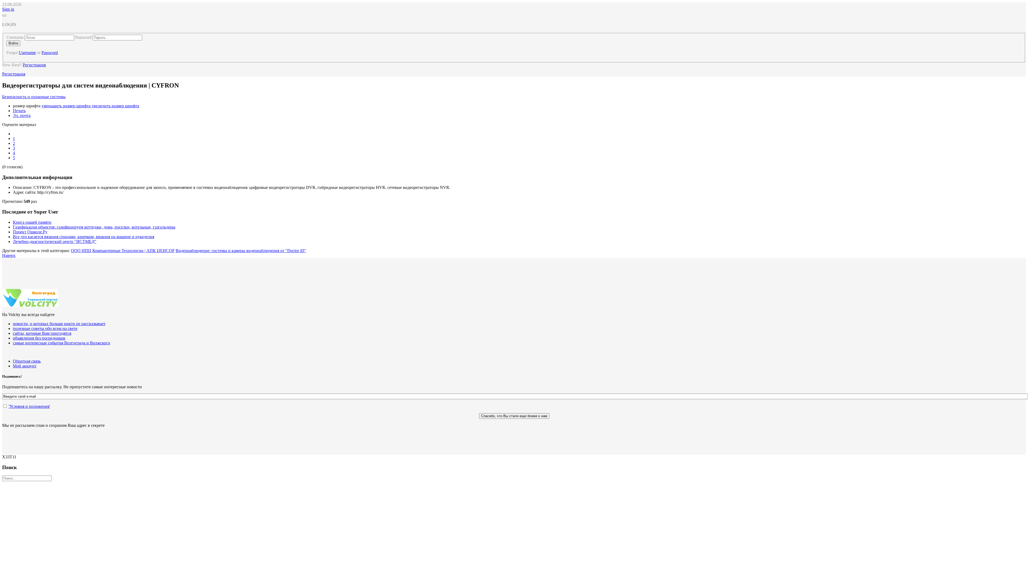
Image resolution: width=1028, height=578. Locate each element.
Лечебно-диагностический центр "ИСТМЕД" (54, 241)
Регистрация (34, 65)
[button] (8, 9)
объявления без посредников (39, 338)
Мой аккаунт (24, 366)
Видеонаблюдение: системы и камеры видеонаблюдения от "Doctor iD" (241, 250)
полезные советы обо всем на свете (45, 328)
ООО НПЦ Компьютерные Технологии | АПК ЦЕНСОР (123, 250)
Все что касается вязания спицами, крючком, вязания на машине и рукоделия (83, 236)
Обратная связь (27, 361)
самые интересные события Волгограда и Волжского (61, 343)
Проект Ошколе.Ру (30, 232)
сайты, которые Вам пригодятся (42, 333)
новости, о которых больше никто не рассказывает (59, 323)
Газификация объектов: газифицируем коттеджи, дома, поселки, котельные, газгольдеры (94, 227)
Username (15, 37)
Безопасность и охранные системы (34, 96)
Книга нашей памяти (32, 222)
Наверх (9, 255)
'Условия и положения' (29, 406)
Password (83, 37)
